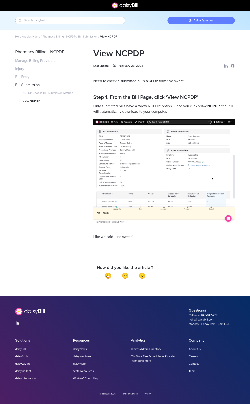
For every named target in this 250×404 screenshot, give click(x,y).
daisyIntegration (25, 378)
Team (192, 371)
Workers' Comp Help (86, 378)
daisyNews (80, 349)
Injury (19, 69)
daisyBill (20, 349)
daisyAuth (21, 356)
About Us (195, 349)
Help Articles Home (27, 36)
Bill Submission (88, 36)
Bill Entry (22, 77)
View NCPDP (31, 101)
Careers (194, 356)
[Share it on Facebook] (232, 66)
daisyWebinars (82, 356)
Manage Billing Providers (35, 61)
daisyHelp (79, 364)
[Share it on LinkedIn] (226, 66)
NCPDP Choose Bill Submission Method (48, 93)
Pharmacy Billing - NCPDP (59, 36)
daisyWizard (23, 364)
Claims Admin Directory (146, 349)
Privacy (147, 393)
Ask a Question (204, 20)
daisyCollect (23, 371)
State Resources (83, 371)
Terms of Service (130, 393)
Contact (194, 364)
